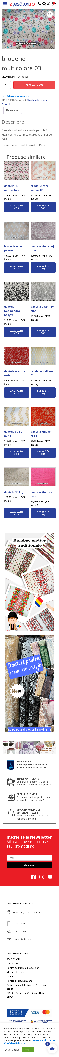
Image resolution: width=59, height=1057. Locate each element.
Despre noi (12, 963)
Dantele (6, 104)
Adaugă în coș (34, 85)
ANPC (10, 997)
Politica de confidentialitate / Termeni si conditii (28, 986)
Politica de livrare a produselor (23, 967)
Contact (11, 976)
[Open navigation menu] (5, 4)
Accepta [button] (28, 1049)
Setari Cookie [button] (12, 1049)
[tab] (12, 110)
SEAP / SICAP (14, 959)
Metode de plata (15, 972)
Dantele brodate (37, 100)
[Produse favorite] (44, 4)
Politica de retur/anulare (19, 980)
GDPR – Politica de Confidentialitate (26, 993)
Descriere (12, 110)
